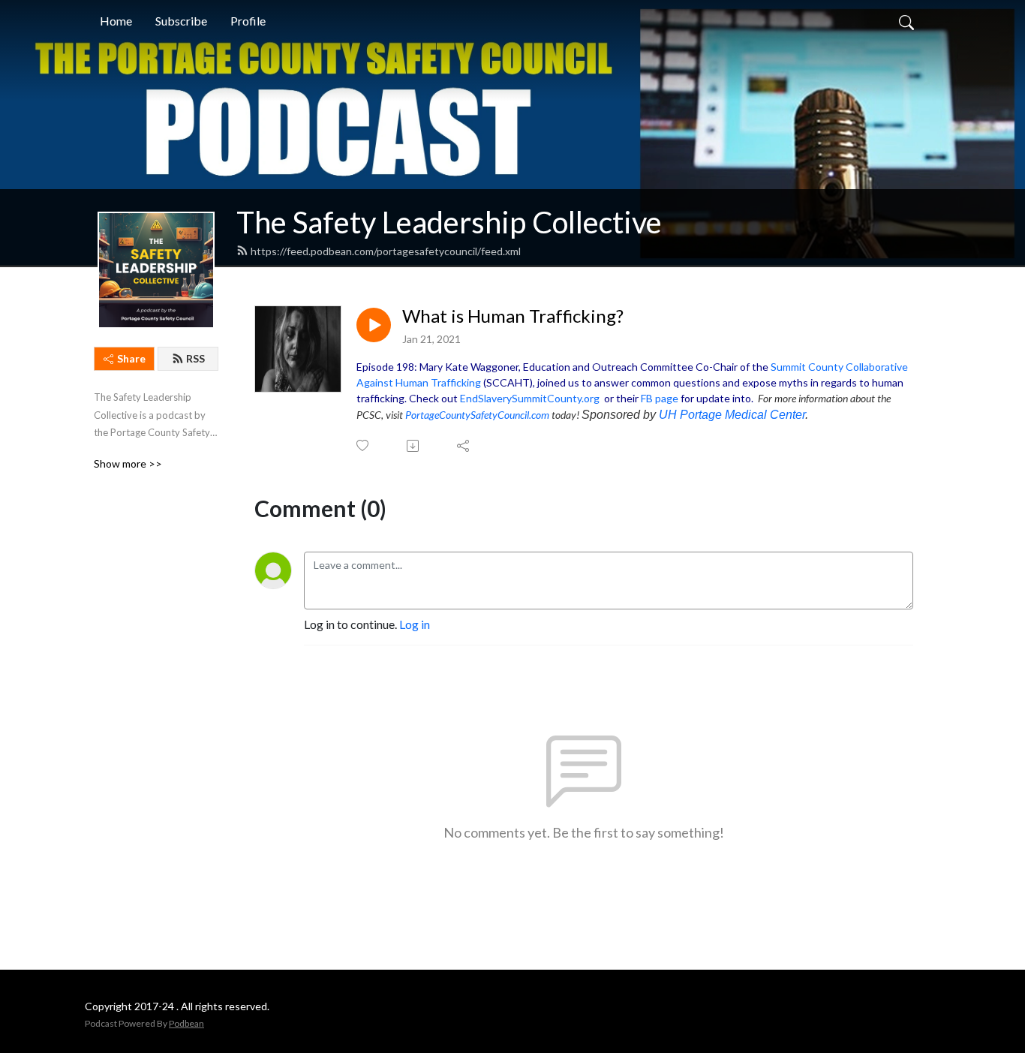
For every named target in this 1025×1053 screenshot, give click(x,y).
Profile (248, 21)
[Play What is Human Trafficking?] (373, 325)
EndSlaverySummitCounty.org (530, 398)
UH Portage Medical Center (732, 414)
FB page (659, 398)
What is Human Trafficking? (513, 315)
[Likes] (363, 445)
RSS (195, 358)
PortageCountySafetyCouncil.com (477, 414)
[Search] (906, 21)
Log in (414, 624)
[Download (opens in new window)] (413, 445)
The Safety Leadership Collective (449, 222)
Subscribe (181, 21)
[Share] (464, 445)
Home (116, 21)
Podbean (186, 1023)
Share (131, 358)
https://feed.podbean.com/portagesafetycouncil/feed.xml (386, 251)
